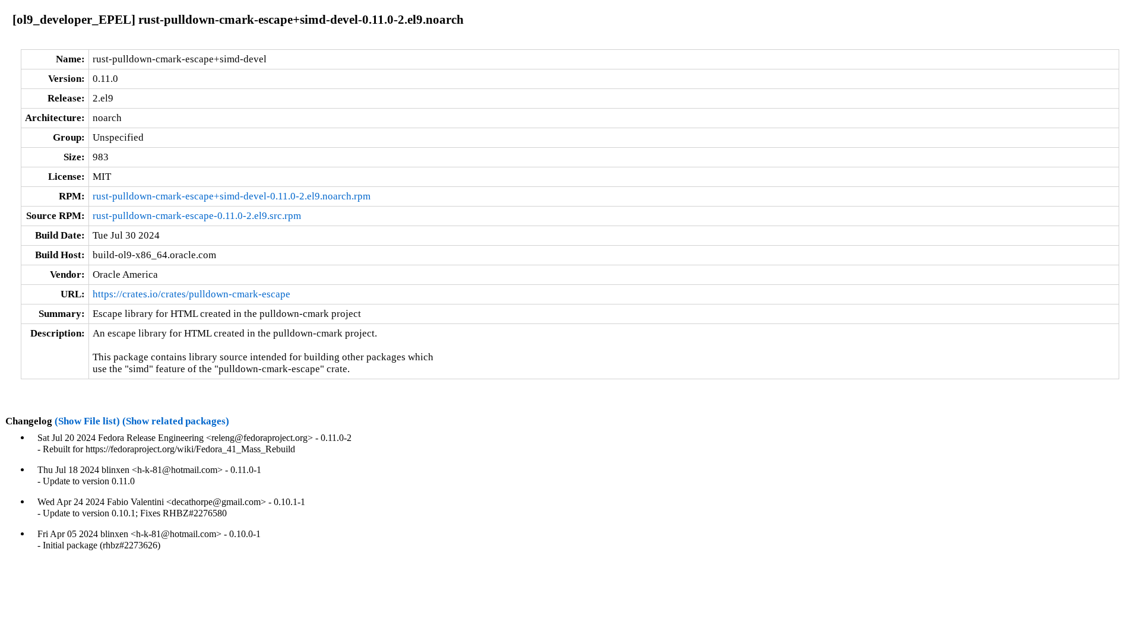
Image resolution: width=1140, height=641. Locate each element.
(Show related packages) (175, 421)
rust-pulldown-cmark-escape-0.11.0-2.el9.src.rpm (197, 215)
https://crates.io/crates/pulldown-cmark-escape (191, 294)
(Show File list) (87, 421)
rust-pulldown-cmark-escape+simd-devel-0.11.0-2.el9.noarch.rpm (231, 196)
